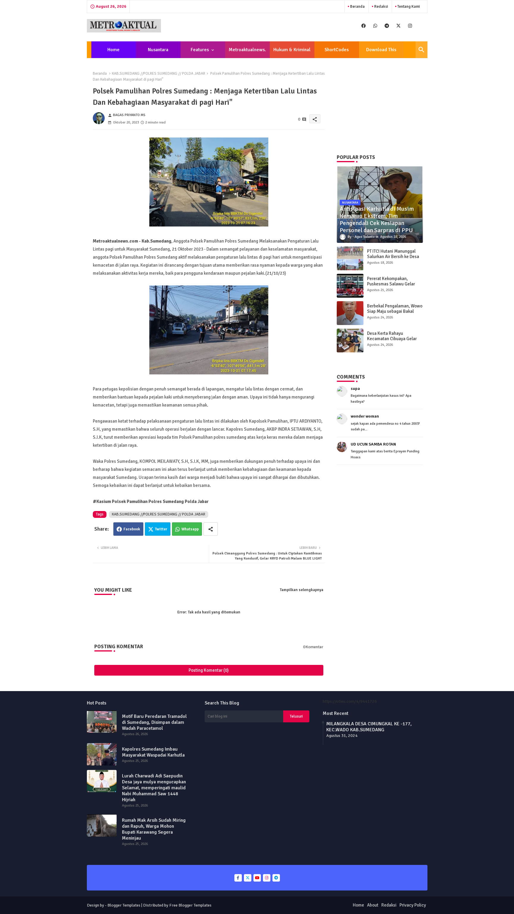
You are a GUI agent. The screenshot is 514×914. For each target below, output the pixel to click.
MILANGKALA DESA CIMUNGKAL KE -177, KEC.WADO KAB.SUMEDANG (369, 727)
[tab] (113, 49)
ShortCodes (337, 50)
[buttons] (363, 25)
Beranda (357, 6)
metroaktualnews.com (247, 52)
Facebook (131, 529)
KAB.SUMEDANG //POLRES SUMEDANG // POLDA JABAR (158, 73)
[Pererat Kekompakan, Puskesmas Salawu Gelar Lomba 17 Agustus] (350, 286)
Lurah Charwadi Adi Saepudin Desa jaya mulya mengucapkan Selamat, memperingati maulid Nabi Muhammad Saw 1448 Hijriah (154, 788)
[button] (421, 50)
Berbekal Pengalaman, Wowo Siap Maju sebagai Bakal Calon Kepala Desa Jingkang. (394, 311)
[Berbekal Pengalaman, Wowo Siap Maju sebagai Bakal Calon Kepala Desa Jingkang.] (350, 313)
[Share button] (210, 529)
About (372, 905)
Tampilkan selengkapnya (301, 590)
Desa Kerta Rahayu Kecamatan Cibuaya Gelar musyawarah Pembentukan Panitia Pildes (393, 341)
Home (113, 50)
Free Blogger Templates (190, 905)
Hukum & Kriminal (292, 50)
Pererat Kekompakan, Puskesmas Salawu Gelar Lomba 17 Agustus (391, 284)
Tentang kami (408, 6)
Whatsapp (190, 529)
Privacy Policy (412, 905)
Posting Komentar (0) (209, 670)
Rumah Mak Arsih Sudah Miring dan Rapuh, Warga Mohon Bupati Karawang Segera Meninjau (154, 829)
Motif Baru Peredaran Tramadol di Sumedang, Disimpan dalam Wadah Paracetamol (154, 722)
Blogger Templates (123, 905)
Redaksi (380, 6)
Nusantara (158, 50)
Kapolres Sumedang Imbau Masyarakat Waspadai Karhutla (153, 752)
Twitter (161, 529)
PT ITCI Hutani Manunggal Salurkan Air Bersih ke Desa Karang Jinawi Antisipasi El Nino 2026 (393, 259)
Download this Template (381, 52)
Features (200, 50)
